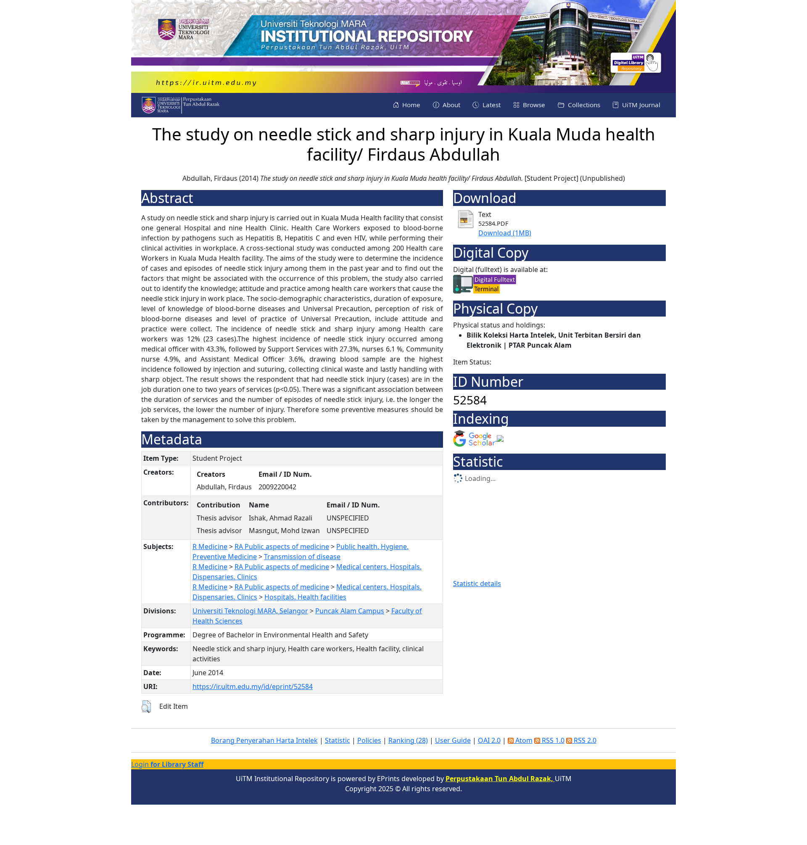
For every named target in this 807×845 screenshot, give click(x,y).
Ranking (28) (408, 740)
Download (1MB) (504, 233)
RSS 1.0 (552, 740)
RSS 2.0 (584, 740)
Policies (369, 740)
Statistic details (477, 583)
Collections (583, 104)
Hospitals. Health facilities (305, 597)
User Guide (453, 740)
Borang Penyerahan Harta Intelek (264, 740)
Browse (533, 104)
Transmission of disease (302, 556)
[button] (146, 706)
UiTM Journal (640, 104)
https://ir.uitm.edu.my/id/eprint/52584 (253, 686)
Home (410, 104)
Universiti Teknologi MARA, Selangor (250, 610)
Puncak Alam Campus (349, 610)
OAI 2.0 (489, 740)
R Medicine (210, 546)
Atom (523, 740)
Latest (491, 104)
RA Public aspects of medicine (282, 546)
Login (167, 764)
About (450, 104)
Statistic (337, 740)
